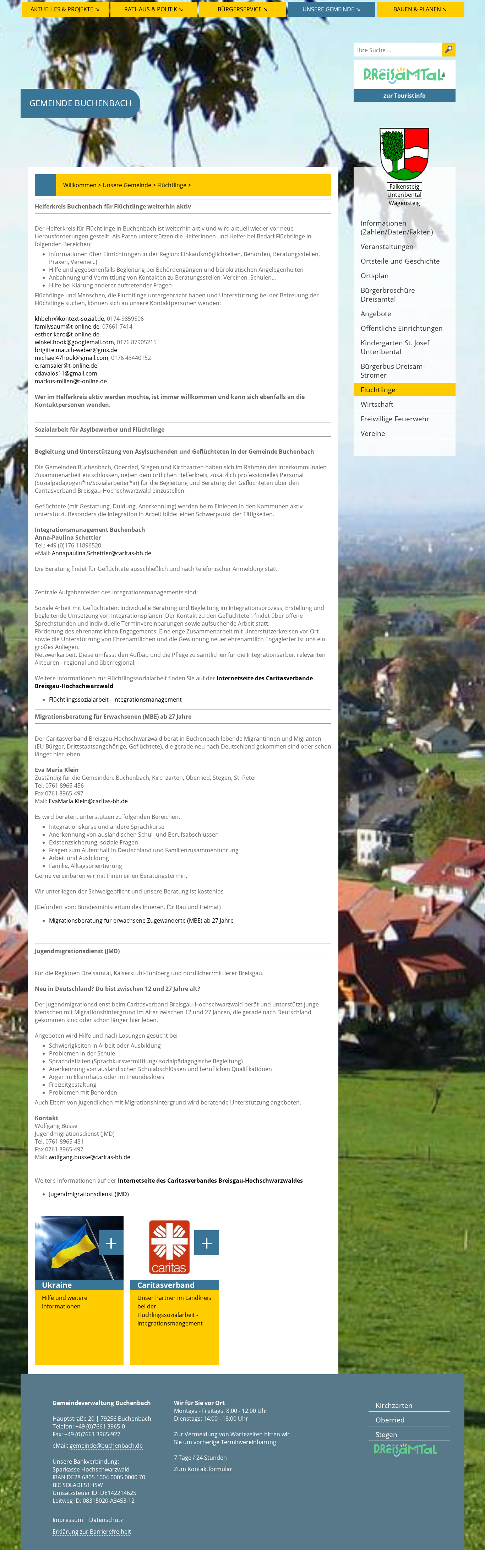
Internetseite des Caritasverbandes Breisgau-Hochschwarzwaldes (210, 1180)
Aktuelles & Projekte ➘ (65, 9)
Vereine (373, 433)
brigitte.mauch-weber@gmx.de (76, 350)
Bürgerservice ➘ (243, 9)
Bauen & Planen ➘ (420, 9)
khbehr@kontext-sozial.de (69, 319)
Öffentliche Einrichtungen (402, 328)
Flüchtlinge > (174, 185)
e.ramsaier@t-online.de (66, 365)
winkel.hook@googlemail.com (74, 342)
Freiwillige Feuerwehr (395, 418)
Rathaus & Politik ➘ (153, 9)
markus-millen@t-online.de (71, 381)
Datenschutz (106, 1520)
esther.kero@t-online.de (67, 334)
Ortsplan (375, 275)
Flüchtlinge (378, 389)
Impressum (68, 1520)
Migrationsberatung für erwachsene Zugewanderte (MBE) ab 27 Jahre (141, 920)
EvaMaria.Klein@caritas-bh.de (88, 801)
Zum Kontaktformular (203, 1469)
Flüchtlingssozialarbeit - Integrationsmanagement (115, 699)
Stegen (386, 1434)
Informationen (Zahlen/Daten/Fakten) (397, 227)
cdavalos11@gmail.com (66, 373)
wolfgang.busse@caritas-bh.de (89, 1157)
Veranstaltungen (387, 246)
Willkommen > (82, 185)
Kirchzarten (394, 1405)
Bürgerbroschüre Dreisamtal (388, 294)
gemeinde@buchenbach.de (106, 1445)
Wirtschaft (377, 404)
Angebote (376, 313)
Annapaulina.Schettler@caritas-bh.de (101, 553)
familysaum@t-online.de (67, 326)
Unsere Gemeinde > (129, 185)
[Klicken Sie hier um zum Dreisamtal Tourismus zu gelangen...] (404, 85)
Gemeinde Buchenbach (80, 103)
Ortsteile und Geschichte (400, 260)
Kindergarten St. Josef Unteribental (395, 347)
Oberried (390, 1419)
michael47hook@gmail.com (71, 358)
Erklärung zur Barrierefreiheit (92, 1531)
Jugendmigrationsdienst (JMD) (89, 1194)
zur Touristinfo (404, 95)
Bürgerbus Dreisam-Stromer (393, 370)
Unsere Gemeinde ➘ (331, 9)
